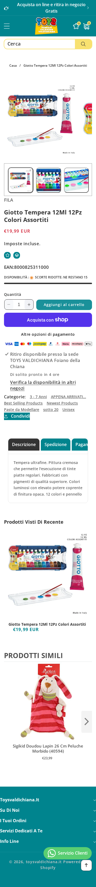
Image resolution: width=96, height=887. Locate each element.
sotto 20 (50, 409)
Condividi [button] (20, 416)
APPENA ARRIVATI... (68, 396)
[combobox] (48, 44)
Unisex (68, 409)
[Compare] (16, 255)
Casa (13, 65)
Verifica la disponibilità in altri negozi (43, 385)
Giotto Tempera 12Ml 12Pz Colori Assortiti (47, 624)
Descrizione (24, 444)
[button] (88, 8)
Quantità (12, 294)
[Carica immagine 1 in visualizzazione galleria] (20, 180)
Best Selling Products (23, 403)
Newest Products (62, 403)
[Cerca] (83, 44)
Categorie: (15, 397)
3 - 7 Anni (38, 396)
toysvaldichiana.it (44, 861)
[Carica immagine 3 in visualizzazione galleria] (76, 180)
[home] (48, 881)
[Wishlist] (7, 255)
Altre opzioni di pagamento (48, 334)
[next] (86, 722)
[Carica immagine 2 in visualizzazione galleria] (48, 180)
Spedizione (56, 444)
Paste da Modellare (21, 409)
